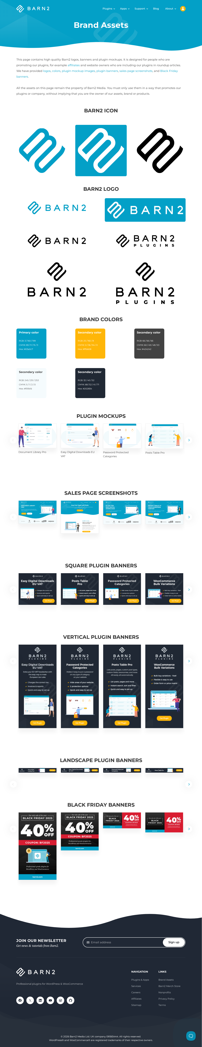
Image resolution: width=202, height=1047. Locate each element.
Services (136, 986)
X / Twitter (30, 1000)
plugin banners (107, 71)
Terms (162, 1005)
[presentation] (188, 440)
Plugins (107, 8)
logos (47, 71)
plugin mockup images (78, 71)
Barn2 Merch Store (169, 986)
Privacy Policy (166, 998)
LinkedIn (40, 1000)
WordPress (60, 1000)
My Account (183, 8)
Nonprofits (164, 992)
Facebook (20, 1000)
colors (56, 71)
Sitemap (136, 1005)
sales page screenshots (135, 71)
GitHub (70, 1000)
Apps (123, 8)
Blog (156, 8)
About (169, 8)
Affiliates (136, 998)
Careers (135, 992)
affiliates (74, 65)
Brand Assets (166, 979)
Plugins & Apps (140, 979)
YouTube (50, 1000)
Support (140, 8)
